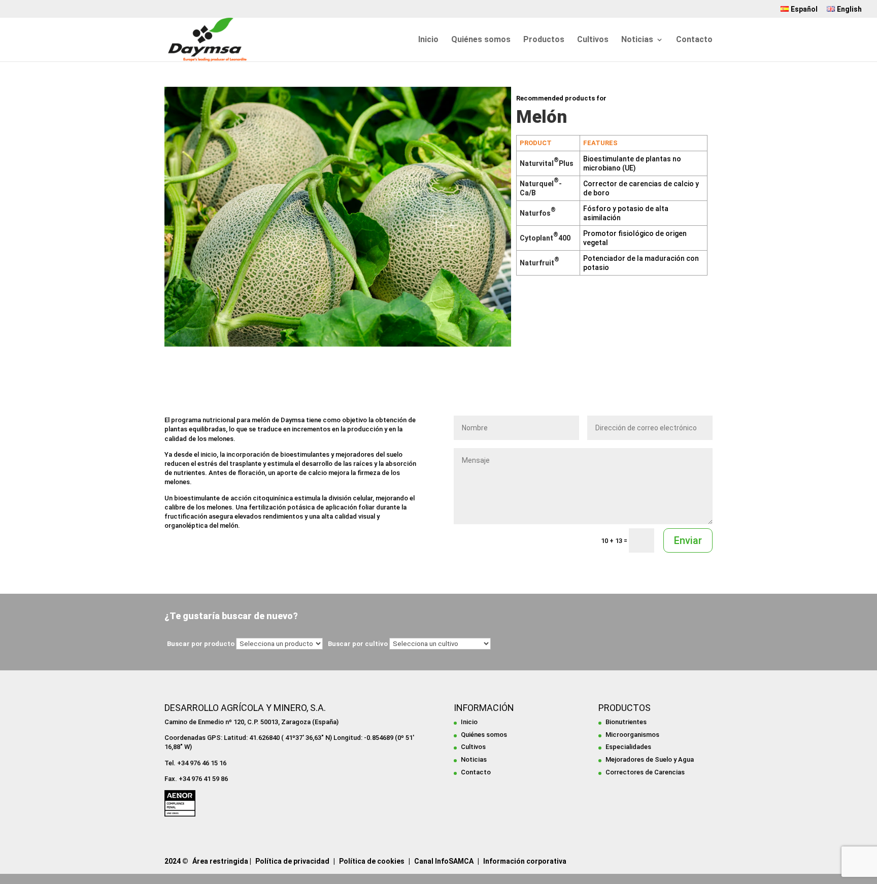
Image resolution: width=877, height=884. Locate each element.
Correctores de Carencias (645, 772)
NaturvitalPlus (547, 163)
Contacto (694, 40)
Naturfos (538, 213)
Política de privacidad (292, 861)
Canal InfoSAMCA (444, 861)
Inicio (428, 40)
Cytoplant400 (545, 238)
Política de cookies (371, 861)
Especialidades (628, 747)
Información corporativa (524, 861)
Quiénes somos (481, 40)
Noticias (637, 40)
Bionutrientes (626, 722)
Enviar (688, 540)
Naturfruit (539, 263)
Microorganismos (632, 734)
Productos (543, 40)
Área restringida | (221, 861)
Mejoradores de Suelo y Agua (649, 759)
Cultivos (593, 40)
